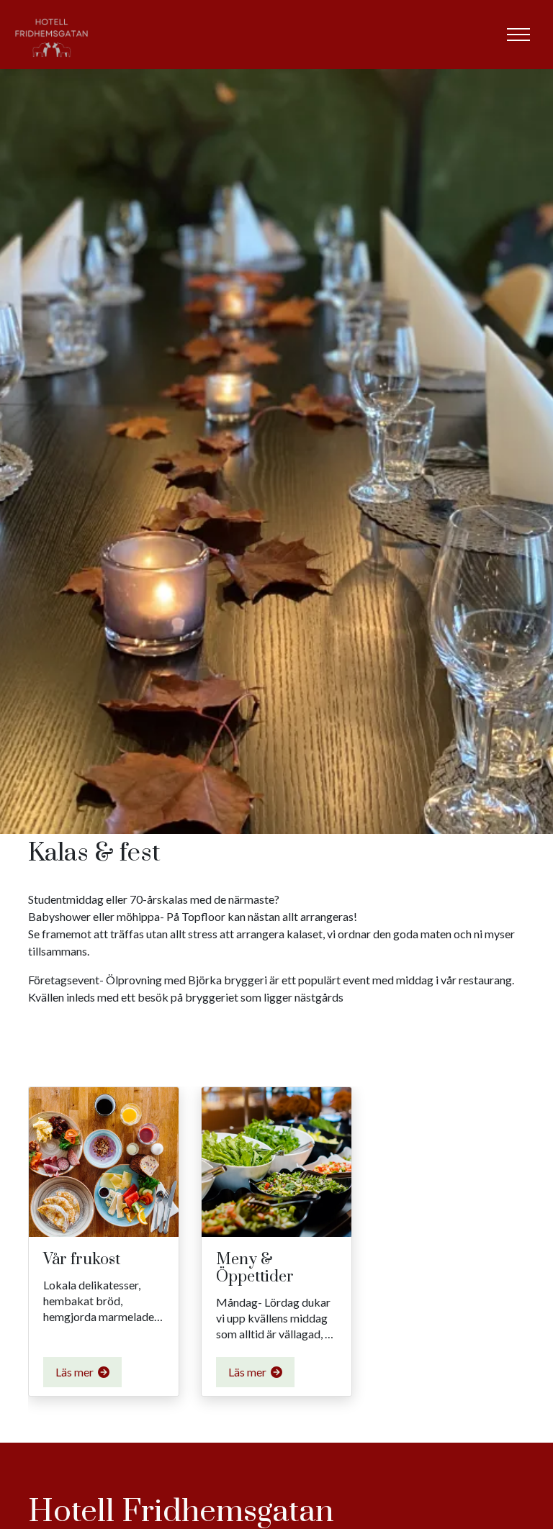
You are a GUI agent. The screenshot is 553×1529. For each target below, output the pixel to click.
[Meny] (518, 34)
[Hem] (51, 34)
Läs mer (75, 1372)
